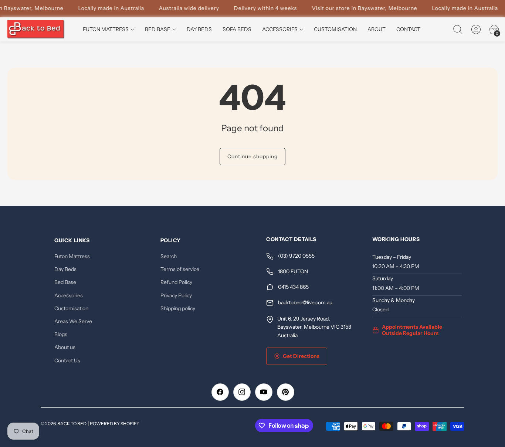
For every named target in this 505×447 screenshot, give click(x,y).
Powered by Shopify (114, 423)
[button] (458, 29)
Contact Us (67, 360)
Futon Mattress (72, 256)
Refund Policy (176, 282)
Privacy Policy (176, 295)
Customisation (71, 308)
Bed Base (65, 282)
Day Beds (65, 269)
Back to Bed (72, 423)
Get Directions (301, 356)
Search (168, 256)
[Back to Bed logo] (36, 29)
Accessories (68, 295)
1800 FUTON (293, 271)
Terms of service (179, 269)
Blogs (60, 334)
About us (64, 347)
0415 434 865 (293, 287)
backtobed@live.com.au (305, 302)
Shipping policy (177, 308)
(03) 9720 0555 (296, 256)
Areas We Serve (73, 321)
